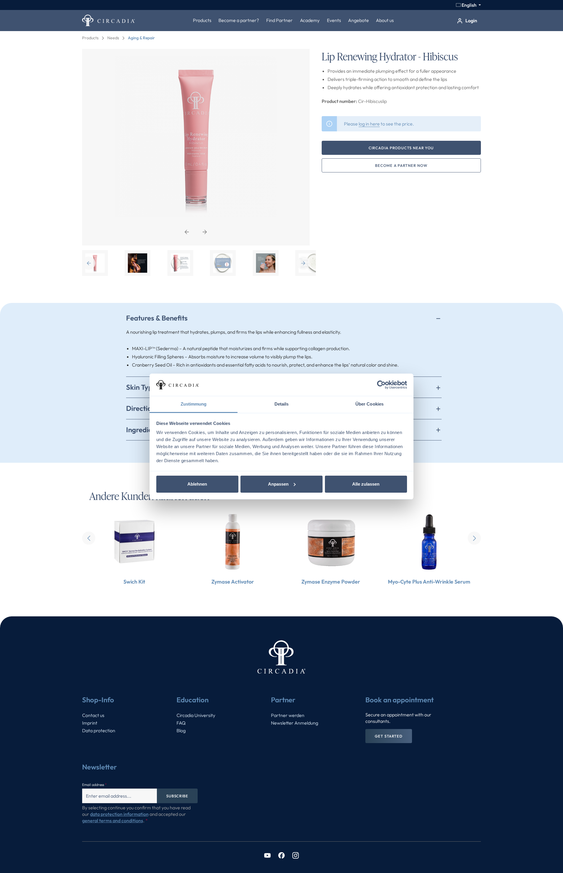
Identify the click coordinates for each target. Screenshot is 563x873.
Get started (389, 736)
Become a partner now (401, 165)
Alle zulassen (365, 484)
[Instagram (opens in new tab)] (295, 855)
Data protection (98, 730)
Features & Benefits (157, 317)
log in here (369, 124)
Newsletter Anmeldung (294, 723)
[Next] (204, 231)
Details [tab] (281, 403)
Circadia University (196, 715)
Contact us (93, 715)
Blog (181, 730)
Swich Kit (134, 581)
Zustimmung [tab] (194, 403)
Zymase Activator (232, 581)
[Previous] (187, 231)
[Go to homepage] (108, 20)
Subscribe (177, 796)
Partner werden (287, 715)
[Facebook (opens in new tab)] (281, 855)
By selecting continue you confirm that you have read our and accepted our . (136, 814)
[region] (196, 162)
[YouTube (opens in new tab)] (267, 855)
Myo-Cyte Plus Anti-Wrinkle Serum (429, 581)
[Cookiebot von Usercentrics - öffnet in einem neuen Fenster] (381, 384)
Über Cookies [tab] (369, 403)
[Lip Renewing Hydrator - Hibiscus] (196, 147)
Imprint (89, 723)
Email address (94, 784)
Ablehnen (197, 484)
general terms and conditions (112, 820)
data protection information (119, 814)
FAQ (181, 723)
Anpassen (278, 484)
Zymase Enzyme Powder (330, 581)
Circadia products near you (401, 147)
